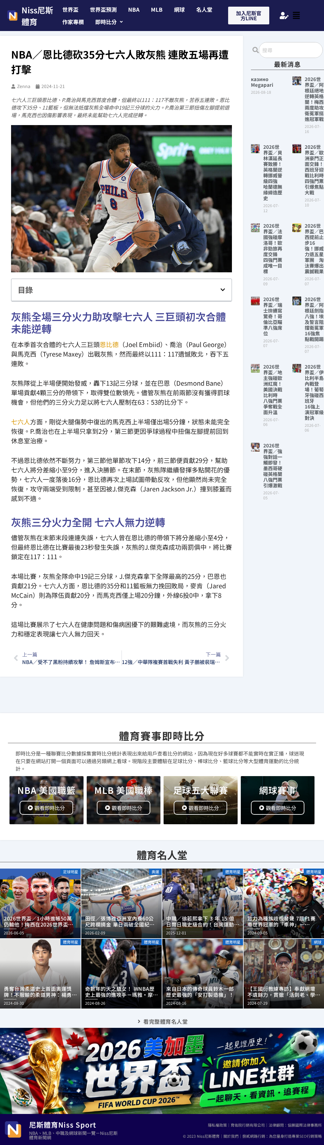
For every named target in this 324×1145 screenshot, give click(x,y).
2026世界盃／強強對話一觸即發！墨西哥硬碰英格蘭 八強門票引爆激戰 (275, 465)
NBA (134, 9)
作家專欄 (73, 22)
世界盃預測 (103, 9)
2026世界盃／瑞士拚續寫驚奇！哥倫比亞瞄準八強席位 (272, 316)
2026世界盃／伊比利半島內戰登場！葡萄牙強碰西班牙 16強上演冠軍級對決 (314, 392)
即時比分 (106, 22)
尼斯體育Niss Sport (62, 1124)
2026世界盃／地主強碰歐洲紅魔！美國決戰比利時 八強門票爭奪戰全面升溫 (272, 389)
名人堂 (204, 9)
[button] (109, 22)
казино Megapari (262, 82)
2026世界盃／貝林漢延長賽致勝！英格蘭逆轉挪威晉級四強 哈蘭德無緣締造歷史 (272, 172)
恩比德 (109, 344)
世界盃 (70, 9)
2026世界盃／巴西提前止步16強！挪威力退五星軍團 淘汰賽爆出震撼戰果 (314, 248)
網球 (179, 9)
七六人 (20, 421)
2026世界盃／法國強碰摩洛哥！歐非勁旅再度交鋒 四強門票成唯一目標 (272, 248)
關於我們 (231, 1136)
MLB (157, 9)
